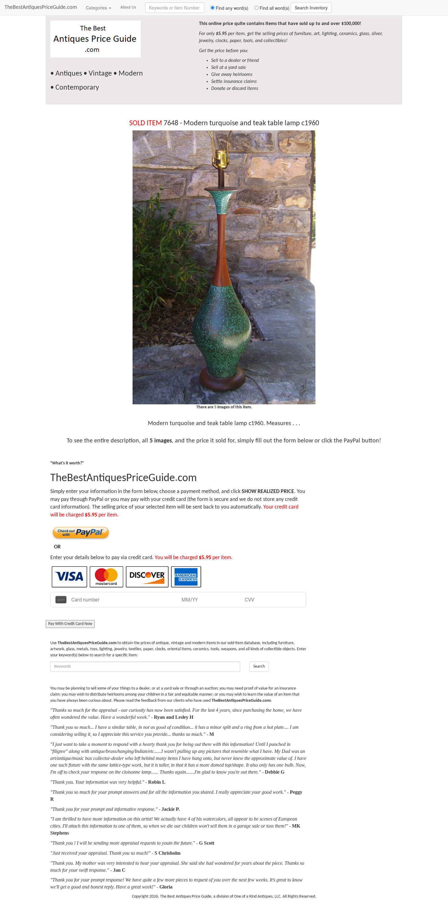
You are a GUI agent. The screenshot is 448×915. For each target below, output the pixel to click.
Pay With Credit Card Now (70, 624)
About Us (128, 7)
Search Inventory (311, 8)
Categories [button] (97, 8)
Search (259, 666)
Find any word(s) (231, 8)
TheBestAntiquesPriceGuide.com (41, 7)
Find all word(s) (274, 8)
